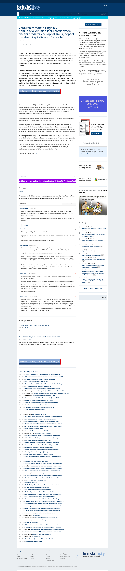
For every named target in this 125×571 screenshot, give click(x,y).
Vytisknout (23, 176)
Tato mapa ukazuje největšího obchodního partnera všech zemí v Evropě (44, 384)
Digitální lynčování (88, 251)
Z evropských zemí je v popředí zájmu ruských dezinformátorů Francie (43, 426)
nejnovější (66, 204)
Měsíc (91, 288)
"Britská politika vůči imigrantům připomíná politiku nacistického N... (42, 510)
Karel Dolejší (28, 414)
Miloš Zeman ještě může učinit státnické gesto (46, 518)
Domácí (32, 553)
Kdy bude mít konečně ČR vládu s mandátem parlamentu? (40, 379)
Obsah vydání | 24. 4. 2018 (28, 371)
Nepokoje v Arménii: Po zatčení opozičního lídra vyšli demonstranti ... (43, 435)
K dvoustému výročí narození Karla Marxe (34, 325)
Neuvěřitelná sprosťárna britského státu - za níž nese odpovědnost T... (43, 532)
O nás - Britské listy (50, 553)
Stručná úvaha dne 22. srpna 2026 (92, 246)
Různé (32, 558)
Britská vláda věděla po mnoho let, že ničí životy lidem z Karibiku (41, 421)
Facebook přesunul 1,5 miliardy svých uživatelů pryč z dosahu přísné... (43, 506)
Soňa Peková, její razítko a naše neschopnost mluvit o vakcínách (93, 235)
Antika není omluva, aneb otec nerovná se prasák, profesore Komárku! (93, 266)
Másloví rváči (36, 515)
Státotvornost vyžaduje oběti (39, 405)
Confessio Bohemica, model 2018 (41, 473)
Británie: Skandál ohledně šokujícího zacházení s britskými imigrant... (43, 471)
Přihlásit (104, 5)
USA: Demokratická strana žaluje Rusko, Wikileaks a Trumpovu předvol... (44, 463)
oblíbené (73, 204)
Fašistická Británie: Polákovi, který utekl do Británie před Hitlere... (42, 402)
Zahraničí (19, 553)
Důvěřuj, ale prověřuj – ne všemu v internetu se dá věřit (39, 492)
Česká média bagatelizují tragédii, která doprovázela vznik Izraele (50, 391)
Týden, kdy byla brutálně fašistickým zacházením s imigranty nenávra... (43, 456)
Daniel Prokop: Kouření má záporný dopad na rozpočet (39, 454)
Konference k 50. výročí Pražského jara (35, 480)
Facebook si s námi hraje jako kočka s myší (44, 395)
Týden (85, 288)
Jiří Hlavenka (28, 339)
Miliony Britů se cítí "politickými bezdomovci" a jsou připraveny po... (42, 438)
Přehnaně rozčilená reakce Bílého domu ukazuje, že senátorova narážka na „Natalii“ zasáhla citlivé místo (93, 273)
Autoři (77, 14)
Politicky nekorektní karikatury (93, 191)
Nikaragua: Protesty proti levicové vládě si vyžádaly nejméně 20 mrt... (43, 445)
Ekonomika (24, 170)
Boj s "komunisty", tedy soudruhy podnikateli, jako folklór (39, 337)
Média (32, 556)
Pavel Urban (23, 229)
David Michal (24, 208)
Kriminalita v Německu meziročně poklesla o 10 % (38, 440)
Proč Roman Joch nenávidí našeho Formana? (46, 459)
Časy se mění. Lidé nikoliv (39, 414)
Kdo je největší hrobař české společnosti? (44, 513)
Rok (96, 288)
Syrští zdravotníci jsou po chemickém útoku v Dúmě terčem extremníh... (43, 539)
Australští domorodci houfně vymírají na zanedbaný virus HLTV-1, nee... (43, 398)
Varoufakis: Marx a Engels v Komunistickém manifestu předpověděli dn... (44, 468)
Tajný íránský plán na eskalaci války (92, 255)
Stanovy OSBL (63, 553)
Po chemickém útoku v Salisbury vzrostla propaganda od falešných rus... (44, 475)
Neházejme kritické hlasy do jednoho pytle (44, 520)
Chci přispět (96, 133)
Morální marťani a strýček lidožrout (41, 534)
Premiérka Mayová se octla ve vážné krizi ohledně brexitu (46, 466)
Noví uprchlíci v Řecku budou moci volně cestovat (38, 489)
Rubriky (59, 14)
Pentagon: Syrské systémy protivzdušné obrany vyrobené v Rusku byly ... (44, 501)
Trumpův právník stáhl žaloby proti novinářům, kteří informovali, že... (42, 478)
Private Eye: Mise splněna (32, 522)
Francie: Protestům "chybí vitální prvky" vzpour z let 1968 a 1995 (42, 442)
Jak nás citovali (36, 536)
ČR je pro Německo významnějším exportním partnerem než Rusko (42, 525)
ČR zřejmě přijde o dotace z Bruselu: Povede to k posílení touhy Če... (42, 374)
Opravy (48, 556)
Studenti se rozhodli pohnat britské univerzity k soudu (39, 400)
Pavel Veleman (92, 227)
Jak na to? (84, 154)
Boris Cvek (28, 405)
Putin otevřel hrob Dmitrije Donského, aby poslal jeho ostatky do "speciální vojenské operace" (93, 280)
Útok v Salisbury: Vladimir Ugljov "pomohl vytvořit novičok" (40, 496)
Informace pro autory (65, 556)
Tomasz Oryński (29, 393)
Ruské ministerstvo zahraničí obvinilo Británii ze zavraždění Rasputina (43, 499)
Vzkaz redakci (63, 554)
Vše (101, 288)
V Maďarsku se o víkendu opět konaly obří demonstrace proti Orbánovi (43, 416)
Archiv (36, 14)
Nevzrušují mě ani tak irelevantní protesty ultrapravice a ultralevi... (48, 529)
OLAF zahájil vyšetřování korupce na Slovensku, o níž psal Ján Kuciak (43, 485)
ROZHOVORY (43, 14)
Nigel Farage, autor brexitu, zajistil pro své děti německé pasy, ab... (42, 508)
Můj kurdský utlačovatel (31, 482)
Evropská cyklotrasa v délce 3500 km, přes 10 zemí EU (39, 407)
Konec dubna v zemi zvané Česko (34, 428)
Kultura (18, 556)
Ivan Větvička (91, 263)
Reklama (48, 558)
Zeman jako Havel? (30, 412)
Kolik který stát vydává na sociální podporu (36, 381)
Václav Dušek (28, 515)
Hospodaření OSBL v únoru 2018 (33, 541)
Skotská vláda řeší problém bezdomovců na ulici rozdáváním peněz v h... (44, 424)
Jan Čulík (27, 466)
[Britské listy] (40, 91)
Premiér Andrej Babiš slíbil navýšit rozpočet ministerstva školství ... (42, 449)
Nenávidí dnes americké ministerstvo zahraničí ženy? (39, 447)
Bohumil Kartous (29, 433)
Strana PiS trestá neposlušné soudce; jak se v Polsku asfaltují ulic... (51, 393)
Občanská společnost (22, 558)
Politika (32, 554)
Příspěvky (84, 14)
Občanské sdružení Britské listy (34, 566)
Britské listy (29, 8)
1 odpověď (25, 225)
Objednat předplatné (93, 24)
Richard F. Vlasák (29, 459)
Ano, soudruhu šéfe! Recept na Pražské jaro (93, 260)
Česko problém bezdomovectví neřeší (35, 409)
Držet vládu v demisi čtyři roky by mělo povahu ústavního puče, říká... (43, 494)
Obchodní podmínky (51, 560)
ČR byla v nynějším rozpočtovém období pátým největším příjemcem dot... (44, 377)
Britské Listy (94, 554)
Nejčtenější (83, 223)
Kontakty (48, 554)
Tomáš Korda (28, 328)
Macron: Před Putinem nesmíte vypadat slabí (36, 431)
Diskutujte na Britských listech (42, 433)
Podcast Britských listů (90, 143)
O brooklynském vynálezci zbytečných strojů (36, 452)
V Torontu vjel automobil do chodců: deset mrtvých (38, 386)
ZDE (36, 153)
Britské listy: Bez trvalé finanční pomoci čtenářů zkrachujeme (41, 419)
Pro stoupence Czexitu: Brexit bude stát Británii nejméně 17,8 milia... (43, 527)
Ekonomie (19, 554)
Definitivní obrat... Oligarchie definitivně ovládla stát (94, 229)
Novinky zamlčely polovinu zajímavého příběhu (37, 487)
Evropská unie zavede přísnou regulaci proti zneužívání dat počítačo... (43, 388)
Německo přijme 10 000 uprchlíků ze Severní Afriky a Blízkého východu (43, 503)
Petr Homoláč (24, 297)
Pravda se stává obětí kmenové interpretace (36, 461)
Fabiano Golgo (92, 233)
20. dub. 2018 (32, 208)
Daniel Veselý (28, 391)
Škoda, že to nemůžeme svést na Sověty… (93, 241)
